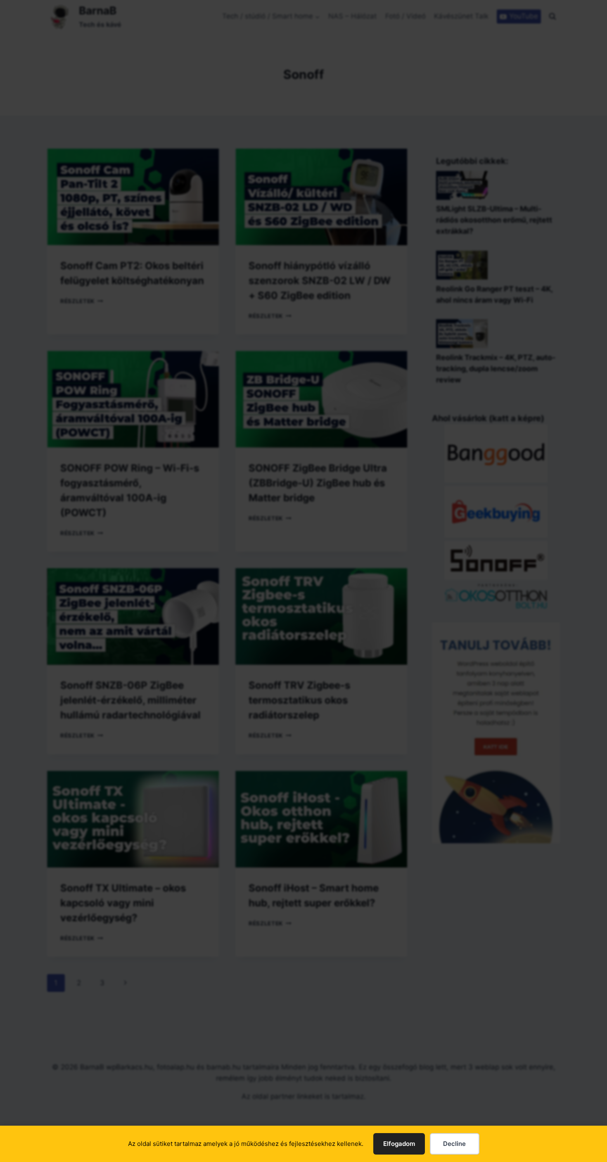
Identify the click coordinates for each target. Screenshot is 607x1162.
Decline (454, 1144)
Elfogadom (399, 1144)
